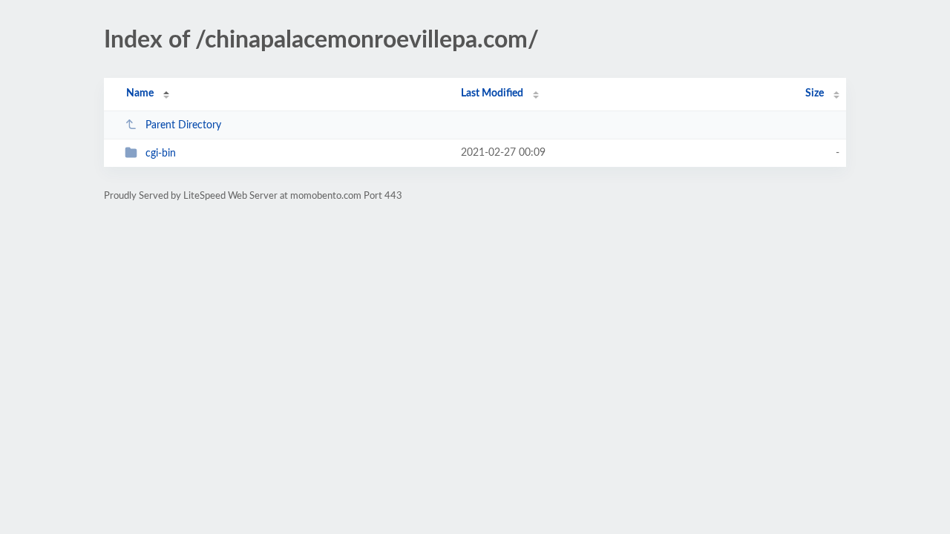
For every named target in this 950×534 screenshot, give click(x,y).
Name (140, 93)
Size (814, 93)
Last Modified (492, 93)
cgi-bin (160, 153)
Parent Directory (183, 125)
